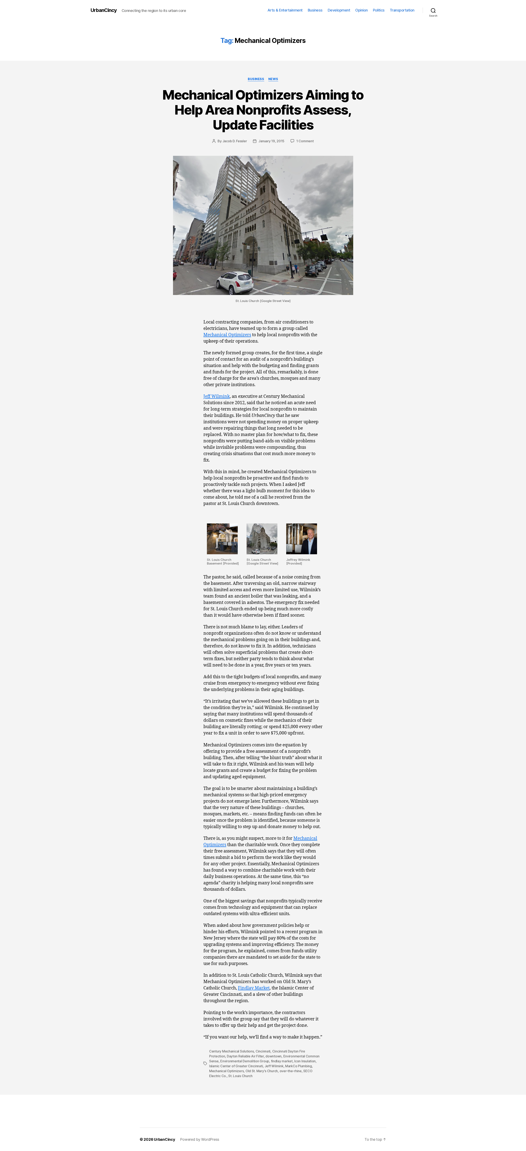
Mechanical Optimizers (227, 335)
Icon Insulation (305, 1061)
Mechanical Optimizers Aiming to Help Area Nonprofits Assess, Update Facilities (263, 110)
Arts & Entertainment (285, 10)
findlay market (282, 1061)
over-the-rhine (291, 1071)
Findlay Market (254, 988)
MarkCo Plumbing (298, 1066)
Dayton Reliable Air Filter (245, 1056)
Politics (379, 10)
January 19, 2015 (271, 141)
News (273, 79)
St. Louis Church (240, 1076)
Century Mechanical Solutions (231, 1051)
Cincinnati (263, 1051)
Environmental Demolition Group (244, 1061)
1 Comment (305, 141)
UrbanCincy (103, 10)
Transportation (402, 10)
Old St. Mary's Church (262, 1071)
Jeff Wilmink (216, 396)
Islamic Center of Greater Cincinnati (236, 1066)
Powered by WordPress (199, 1139)
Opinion (361, 10)
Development (339, 10)
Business (315, 10)
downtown (273, 1056)
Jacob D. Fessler (235, 141)
